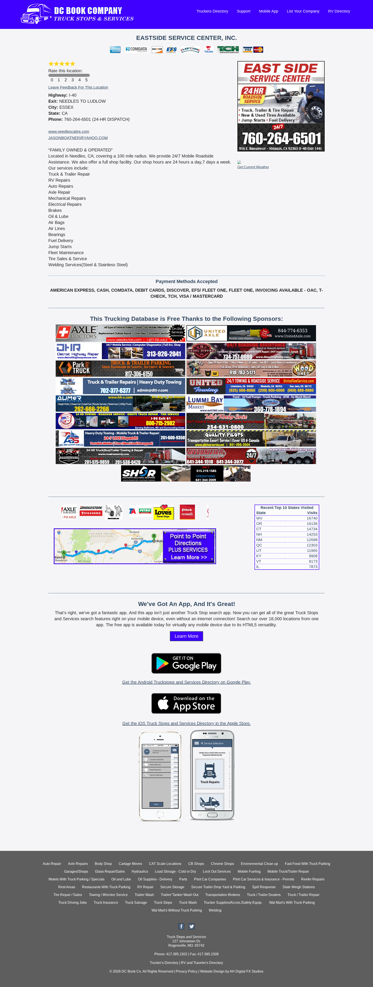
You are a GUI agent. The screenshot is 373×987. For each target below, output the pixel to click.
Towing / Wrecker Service (108, 895)
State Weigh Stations (299, 887)
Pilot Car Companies (210, 879)
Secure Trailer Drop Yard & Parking (218, 887)
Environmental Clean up (259, 864)
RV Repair (145, 887)
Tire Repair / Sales (68, 895)
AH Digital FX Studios (246, 971)
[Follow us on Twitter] (192, 928)
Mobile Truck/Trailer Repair (288, 871)
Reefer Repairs (312, 879)
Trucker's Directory (164, 963)
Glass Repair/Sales (110, 871)
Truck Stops (163, 902)
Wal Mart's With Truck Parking (292, 902)
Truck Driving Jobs (72, 902)
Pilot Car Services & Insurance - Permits (263, 879)
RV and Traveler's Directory (202, 963)
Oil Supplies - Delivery (155, 879)
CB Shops (196, 864)
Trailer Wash (144, 895)
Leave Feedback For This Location (78, 87)
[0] (51, 75)
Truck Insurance (106, 902)
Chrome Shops (222, 864)
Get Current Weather (253, 167)
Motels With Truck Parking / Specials (76, 879)
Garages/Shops (76, 871)
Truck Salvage (136, 902)
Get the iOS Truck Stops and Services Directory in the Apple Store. (186, 723)
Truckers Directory (212, 11)
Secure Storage (172, 887)
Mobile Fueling (249, 871)
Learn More (186, 636)
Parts (183, 879)
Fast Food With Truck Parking (307, 864)
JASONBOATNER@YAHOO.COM (78, 138)
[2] (65, 75)
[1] (58, 75)
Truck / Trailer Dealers (264, 895)
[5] (86, 75)
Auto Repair (52, 864)
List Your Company (303, 11)
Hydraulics (140, 871)
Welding (215, 910)
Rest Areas (66, 887)
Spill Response (264, 887)
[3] (72, 75)
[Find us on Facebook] (181, 928)
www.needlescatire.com (68, 131)
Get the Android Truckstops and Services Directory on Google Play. (186, 682)
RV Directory (339, 11)
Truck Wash (188, 902)
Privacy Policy (187, 971)
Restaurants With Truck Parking (106, 887)
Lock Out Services (217, 871)
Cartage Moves (130, 864)
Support (243, 11)
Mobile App (268, 11)
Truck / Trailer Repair (303, 895)
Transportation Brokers (222, 895)
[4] (79, 75)
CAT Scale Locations (165, 864)
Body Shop (103, 864)
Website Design (212, 971)
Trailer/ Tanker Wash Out (179, 895)
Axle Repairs (78, 864)
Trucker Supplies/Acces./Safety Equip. (233, 902)
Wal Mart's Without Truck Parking (177, 910)
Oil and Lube (121, 879)
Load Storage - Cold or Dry (175, 871)
